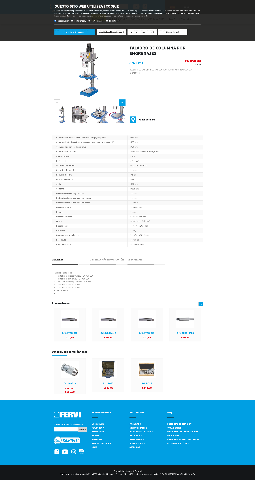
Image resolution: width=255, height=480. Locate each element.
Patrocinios (98, 431)
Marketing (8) (114, 21)
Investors (97, 439)
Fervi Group (98, 428)
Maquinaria (135, 424)
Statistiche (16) (98, 21)
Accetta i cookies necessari (142, 32)
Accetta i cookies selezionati (111, 32)
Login (94, 447)
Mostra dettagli (172, 32)
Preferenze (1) (80, 21)
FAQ (169, 412)
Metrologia (135, 435)
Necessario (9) (63, 21)
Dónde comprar (147, 119)
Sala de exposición (101, 443)
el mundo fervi (101, 412)
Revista (95, 435)
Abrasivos (134, 447)
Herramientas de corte (141, 431)
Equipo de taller (138, 428)
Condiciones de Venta (131, 471)
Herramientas (136, 439)
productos (136, 412)
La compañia (98, 424)
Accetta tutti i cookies (75, 32)
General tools (137, 443)
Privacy (116, 471)
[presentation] (57, 102)
